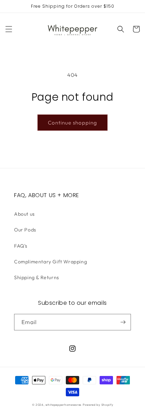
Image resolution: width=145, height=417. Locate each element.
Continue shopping (72, 122)
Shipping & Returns (36, 277)
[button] (9, 29)
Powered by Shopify (98, 404)
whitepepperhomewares (63, 404)
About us (24, 214)
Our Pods (25, 230)
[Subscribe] (123, 322)
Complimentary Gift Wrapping (50, 261)
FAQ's (20, 246)
